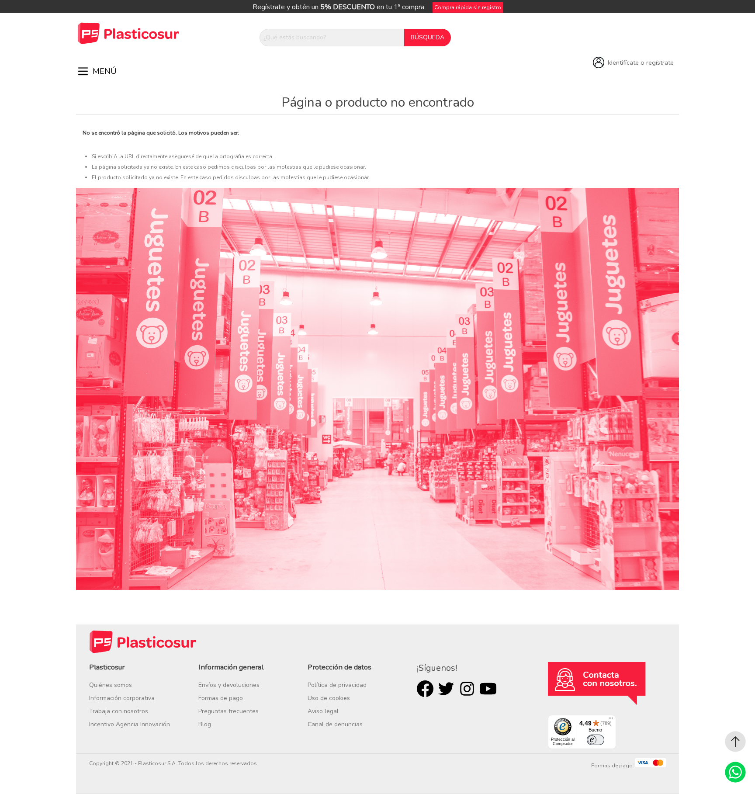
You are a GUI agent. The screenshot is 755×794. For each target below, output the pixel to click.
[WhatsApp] (735, 772)
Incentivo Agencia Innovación (129, 724)
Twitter (446, 688)
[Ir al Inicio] (735, 741)
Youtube (488, 688)
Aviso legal (323, 711)
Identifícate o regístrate (641, 62)
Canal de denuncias (335, 724)
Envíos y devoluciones (229, 685)
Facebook (425, 688)
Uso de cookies (329, 698)
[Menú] (611, 720)
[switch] (595, 740)
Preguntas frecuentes (228, 711)
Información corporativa (122, 698)
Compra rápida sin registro (467, 7)
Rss (467, 688)
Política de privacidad (337, 685)
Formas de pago (220, 698)
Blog (204, 724)
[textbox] (332, 37)
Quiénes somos (110, 685)
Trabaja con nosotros (118, 711)
